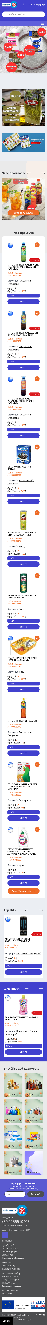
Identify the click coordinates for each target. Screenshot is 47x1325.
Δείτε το (23, 301)
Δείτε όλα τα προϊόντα (23, 890)
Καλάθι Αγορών (8, 1283)
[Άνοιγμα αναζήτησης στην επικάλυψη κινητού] (23, 14)
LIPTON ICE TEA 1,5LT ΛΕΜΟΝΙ (22, 720)
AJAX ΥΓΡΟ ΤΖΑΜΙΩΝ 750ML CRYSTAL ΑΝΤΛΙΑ (19, 940)
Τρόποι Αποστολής (10, 1248)
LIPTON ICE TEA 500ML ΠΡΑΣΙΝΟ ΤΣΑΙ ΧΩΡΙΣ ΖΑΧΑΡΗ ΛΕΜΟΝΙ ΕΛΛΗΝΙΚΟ (23, 267)
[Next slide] (43, 49)
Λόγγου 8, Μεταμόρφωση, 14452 (16, 1230)
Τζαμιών (20, 953)
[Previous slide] (3, 49)
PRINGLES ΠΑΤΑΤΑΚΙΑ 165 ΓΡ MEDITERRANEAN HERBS (21, 533)
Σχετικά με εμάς (8, 1245)
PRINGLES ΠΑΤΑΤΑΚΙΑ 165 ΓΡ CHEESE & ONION (21, 596)
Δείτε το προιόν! (23, 212)
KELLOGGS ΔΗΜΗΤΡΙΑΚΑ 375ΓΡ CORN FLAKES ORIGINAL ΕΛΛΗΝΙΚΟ (23, 786)
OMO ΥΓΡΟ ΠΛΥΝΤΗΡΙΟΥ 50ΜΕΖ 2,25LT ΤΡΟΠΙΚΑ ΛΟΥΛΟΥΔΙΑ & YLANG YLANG (21, 851)
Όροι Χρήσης (7, 1255)
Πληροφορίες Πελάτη (11, 1273)
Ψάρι (21, 671)
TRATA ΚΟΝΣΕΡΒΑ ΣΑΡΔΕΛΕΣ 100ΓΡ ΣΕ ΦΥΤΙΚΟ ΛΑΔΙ (22, 659)
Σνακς (22, 546)
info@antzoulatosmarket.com (14, 1225)
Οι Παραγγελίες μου (10, 1279)
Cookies (6, 1320)
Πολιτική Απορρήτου (23, 1320)
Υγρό (21, 865)
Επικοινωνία (7, 1262)
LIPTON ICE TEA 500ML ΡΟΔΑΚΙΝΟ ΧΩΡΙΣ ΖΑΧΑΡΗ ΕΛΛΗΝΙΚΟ (20, 401)
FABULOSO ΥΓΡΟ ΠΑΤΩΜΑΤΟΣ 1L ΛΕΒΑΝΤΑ (22, 1018)
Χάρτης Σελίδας (8, 1265)
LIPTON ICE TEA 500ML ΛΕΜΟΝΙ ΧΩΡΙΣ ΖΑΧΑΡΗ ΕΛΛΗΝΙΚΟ (22, 333)
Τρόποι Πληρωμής (9, 1251)
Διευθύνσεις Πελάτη (10, 1276)
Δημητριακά (25, 800)
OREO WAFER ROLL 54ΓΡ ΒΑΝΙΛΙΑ (19, 467)
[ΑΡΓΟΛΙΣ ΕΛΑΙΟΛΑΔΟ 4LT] (23, 107)
